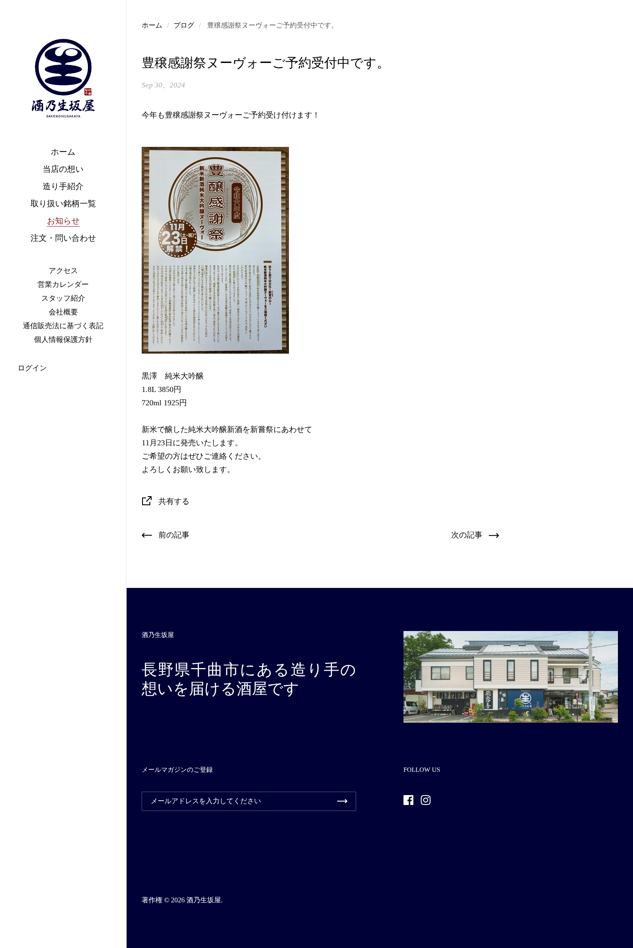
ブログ (184, 25)
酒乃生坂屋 (203, 900)
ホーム (152, 25)
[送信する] (342, 801)
